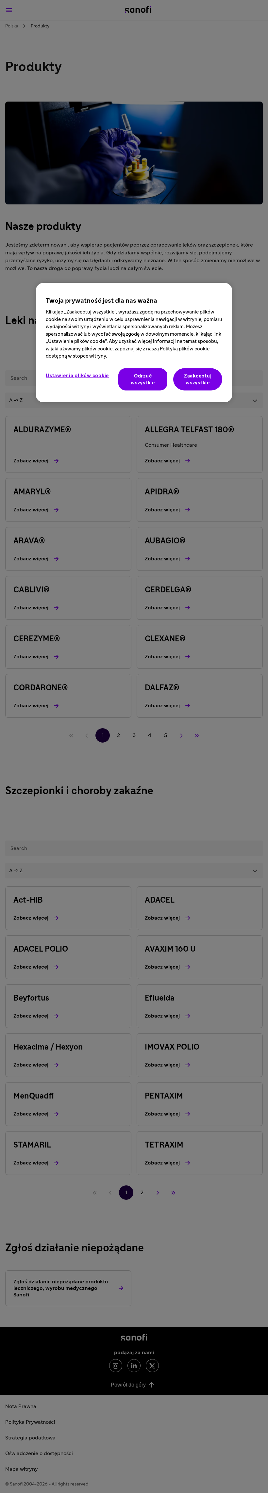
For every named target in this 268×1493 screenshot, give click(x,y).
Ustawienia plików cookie (77, 375)
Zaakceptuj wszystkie (198, 379)
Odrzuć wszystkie (143, 379)
